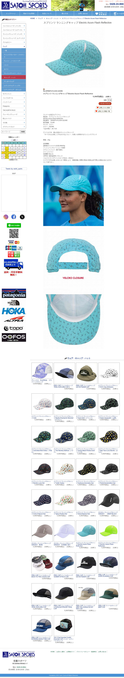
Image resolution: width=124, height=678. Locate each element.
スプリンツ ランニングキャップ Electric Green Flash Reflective (108, 544)
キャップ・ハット (10, 77)
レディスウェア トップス (12, 85)
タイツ (6, 69)
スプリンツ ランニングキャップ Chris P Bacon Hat (41, 513)
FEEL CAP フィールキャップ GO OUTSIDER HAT (86, 386)
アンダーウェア (9, 81)
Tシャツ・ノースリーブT (12, 61)
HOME (101, 1)
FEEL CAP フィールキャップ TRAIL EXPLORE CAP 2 (64, 386)
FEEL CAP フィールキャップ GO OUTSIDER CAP (86, 576)
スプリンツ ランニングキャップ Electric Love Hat (41, 482)
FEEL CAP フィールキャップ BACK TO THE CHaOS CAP (41, 576)
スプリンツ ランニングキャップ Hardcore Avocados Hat (85, 482)
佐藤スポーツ (20, 662)
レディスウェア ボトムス (12, 90)
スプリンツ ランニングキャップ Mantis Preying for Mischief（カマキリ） (63, 417)
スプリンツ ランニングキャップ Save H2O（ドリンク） (85, 417)
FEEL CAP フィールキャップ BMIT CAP (108, 606)
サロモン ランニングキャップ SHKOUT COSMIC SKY (63, 544)
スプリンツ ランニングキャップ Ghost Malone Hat (85, 513)
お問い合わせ (120, 1)
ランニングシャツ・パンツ (12, 73)
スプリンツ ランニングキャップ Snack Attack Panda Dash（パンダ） (85, 450)
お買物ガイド (70, 651)
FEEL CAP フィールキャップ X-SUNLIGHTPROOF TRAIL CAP (64, 607)
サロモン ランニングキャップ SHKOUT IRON (41, 544)
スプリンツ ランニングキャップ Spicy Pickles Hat (63, 513)
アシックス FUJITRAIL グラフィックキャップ (41, 381)
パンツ (6, 65)
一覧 (5, 50)
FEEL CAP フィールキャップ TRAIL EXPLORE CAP (41, 606)
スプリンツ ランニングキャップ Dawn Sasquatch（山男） (108, 417)
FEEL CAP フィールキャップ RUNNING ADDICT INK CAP (41, 638)
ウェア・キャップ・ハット (79, 358)
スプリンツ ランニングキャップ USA (41, 417)
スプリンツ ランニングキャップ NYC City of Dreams (108, 386)
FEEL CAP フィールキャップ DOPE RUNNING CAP (108, 575)
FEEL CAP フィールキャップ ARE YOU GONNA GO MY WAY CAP (86, 607)
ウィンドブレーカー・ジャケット (14, 56)
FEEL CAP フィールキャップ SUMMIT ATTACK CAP (64, 576)
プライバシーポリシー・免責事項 (86, 651)
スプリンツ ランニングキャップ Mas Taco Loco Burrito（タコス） (108, 450)
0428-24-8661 (21, 667)
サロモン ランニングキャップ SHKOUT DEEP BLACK (108, 513)
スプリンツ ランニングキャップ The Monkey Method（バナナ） (63, 450)
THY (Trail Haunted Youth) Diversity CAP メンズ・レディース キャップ (63, 639)
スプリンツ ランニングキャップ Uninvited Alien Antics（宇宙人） (41, 450)
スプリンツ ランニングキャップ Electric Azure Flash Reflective (85, 544)
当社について (109, 1)
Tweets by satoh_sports (14, 169)
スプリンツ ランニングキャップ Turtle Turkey (63, 482)
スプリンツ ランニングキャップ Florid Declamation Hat (108, 482)
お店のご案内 (61, 651)
